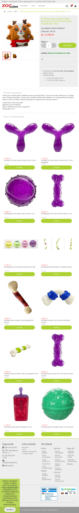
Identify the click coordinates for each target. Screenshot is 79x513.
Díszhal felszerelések (59, 480)
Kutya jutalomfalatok (47, 467)
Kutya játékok (44, 452)
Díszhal (57, 472)
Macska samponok (58, 469)
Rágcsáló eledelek (71, 452)
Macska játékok (57, 464)
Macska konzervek (58, 456)
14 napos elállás (27, 454)
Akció (33, 6)
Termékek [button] (23, 6)
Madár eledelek (45, 474)
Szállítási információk (29, 451)
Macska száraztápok (59, 452)
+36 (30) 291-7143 (8, 456)
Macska (57, 448)
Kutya (10, 11)
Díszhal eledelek (58, 476)
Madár (44, 471)
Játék (15, 11)
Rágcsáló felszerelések (72, 460)
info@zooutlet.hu (9, 462)
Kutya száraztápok (46, 456)
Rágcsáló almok (71, 456)
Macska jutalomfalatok (60, 460)
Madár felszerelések (46, 478)
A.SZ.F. (24, 449)
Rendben (10, 509)
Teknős (70, 464)
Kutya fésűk (46, 464)
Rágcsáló (70, 448)
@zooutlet (9, 465)
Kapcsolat (41, 6)
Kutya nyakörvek (45, 460)
